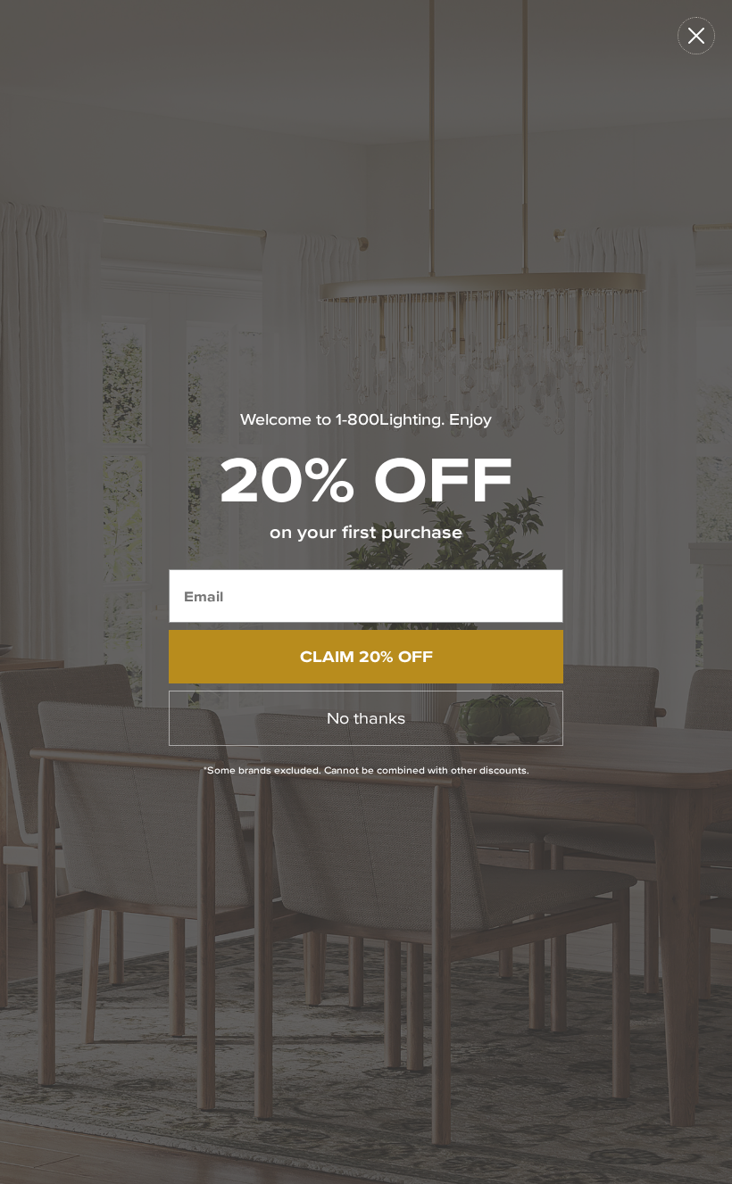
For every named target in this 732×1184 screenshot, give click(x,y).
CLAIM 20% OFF (366, 656)
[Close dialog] (696, 36)
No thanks (366, 718)
